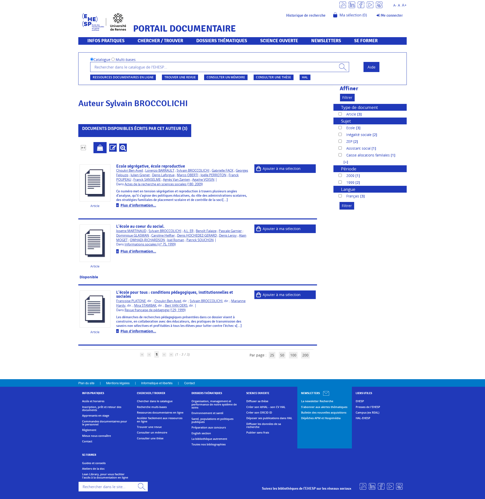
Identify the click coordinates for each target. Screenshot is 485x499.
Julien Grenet (140, 175)
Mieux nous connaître (96, 435)
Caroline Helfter (163, 235)
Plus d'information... (138, 205)
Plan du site (86, 383)
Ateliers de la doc (93, 468)
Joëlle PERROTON (213, 175)
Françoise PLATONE (131, 301)
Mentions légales (118, 383)
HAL (305, 77)
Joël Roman (175, 240)
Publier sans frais (257, 432)
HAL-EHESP (363, 418)
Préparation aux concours (208, 427)
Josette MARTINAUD (131, 231)
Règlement (89, 430)
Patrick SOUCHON (200, 240)
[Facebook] (361, 4)
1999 (350, 182)
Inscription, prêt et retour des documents (101, 408)
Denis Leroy (228, 235)
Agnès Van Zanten (176, 179)
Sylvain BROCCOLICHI (193, 170)
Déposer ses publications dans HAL (269, 418)
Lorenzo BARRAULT (159, 170)
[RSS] (343, 4)
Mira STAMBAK (145, 305)
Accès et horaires (93, 401)
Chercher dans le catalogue (155, 401)
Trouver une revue (180, 77)
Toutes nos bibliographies (208, 444)
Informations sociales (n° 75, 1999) (150, 244)
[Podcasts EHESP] (379, 4)
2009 (350, 175)
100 (293, 355)
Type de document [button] (359, 107)
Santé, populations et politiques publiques (212, 420)
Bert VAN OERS (176, 305)
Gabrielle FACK (222, 170)
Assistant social (359, 148)
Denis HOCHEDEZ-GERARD (197, 235)
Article (351, 114)
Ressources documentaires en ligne (123, 77)
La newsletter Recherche (317, 401)
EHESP (360, 401)
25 (272, 355)
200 (305, 355)
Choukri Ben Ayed (129, 170)
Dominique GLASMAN (132, 235)
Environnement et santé (207, 413)
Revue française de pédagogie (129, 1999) (155, 310)
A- (394, 5)
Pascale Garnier (230, 231)
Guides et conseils (94, 463)
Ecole (351, 127)
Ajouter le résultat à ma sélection (100, 147)
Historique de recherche (306, 15)
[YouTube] (370, 4)
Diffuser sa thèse (257, 401)
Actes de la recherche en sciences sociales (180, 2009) (164, 184)
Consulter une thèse (273, 77)
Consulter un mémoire (226, 77)
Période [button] (348, 169)
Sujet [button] (346, 121)
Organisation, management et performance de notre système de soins (214, 404)
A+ (404, 5)
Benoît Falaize (206, 231)
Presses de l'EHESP (368, 407)
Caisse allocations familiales (368, 155)
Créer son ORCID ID (259, 412)
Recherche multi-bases (152, 407)
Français (353, 196)
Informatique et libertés (157, 383)
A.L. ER (188, 231)
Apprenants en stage (95, 415)
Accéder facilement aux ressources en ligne (159, 420)
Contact (189, 383)
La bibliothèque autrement (209, 438)
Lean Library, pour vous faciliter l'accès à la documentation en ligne (105, 476)
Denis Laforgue (163, 175)
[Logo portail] (104, 21)
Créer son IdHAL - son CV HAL (265, 407)
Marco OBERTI (187, 175)
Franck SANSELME (147, 179)
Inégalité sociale (359, 134)
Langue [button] (348, 189)
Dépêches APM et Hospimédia (321, 418)
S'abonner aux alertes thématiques (324, 407)
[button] (343, 162)
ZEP (349, 141)
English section (201, 433)
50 (282, 355)
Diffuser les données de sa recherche (263, 425)
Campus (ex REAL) (367, 412)
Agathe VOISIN (203, 179)
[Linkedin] (352, 4)
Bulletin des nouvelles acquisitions (323, 412)
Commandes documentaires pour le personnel (104, 423)
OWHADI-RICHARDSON (147, 240)
